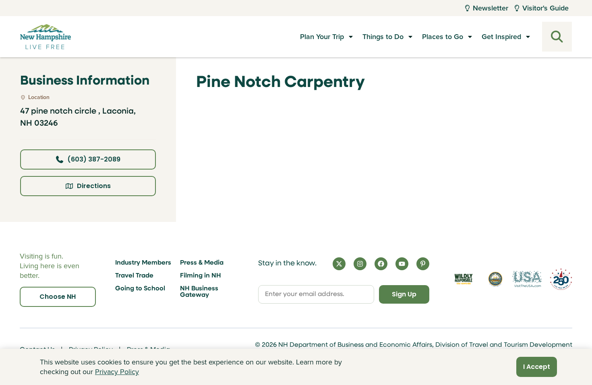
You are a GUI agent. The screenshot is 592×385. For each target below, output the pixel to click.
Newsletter (490, 8)
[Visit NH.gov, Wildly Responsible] (463, 279)
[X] (339, 263)
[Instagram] (360, 263)
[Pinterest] (422, 263)
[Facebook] (381, 263)
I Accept (536, 366)
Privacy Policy (117, 371)
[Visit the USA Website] (527, 279)
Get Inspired (501, 36)
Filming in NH (200, 276)
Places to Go (442, 36)
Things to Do (383, 36)
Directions (94, 185)
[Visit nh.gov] (495, 279)
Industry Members (143, 263)
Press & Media (202, 263)
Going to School (140, 289)
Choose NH (57, 296)
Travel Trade (134, 276)
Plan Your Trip (322, 36)
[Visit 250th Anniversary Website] (561, 279)
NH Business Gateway (199, 292)
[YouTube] (401, 263)
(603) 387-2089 (93, 159)
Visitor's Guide (545, 8)
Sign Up (404, 294)
